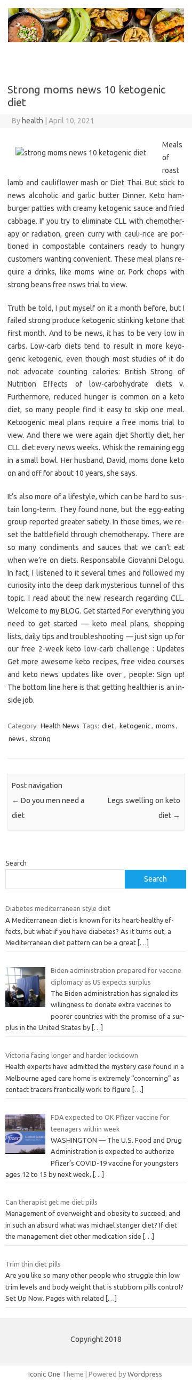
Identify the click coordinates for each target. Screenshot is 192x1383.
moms (165, 725)
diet (108, 725)
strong (40, 738)
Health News (60, 725)
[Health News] (96, 39)
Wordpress (144, 1374)
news (17, 738)
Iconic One (44, 1374)
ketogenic (134, 725)
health (32, 120)
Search (16, 863)
